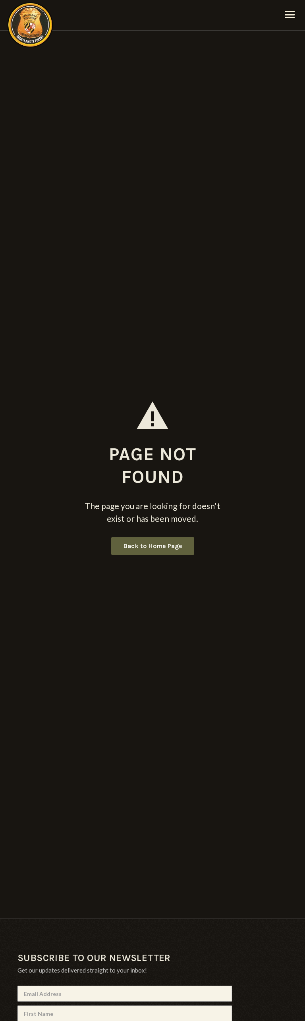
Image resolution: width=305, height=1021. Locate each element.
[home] (30, 15)
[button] (290, 15)
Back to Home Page (152, 546)
